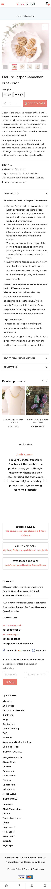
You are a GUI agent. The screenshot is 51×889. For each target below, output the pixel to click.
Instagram (41, 650)
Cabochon (29, 16)
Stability (40, 177)
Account (7, 737)
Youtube (26, 650)
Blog (5, 719)
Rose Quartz (9, 836)
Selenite (7, 841)
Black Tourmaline (12, 809)
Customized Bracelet (14, 710)
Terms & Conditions (34, 869)
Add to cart (36, 103)
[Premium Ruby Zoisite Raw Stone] (37, 400)
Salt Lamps (8, 789)
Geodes (7, 780)
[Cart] (44, 885)
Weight (7, 89)
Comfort (22, 173)
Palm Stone (9, 775)
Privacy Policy (14, 869)
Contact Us (9, 724)
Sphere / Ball (9, 784)
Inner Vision (28, 177)
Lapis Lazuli (9, 827)
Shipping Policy (11, 747)
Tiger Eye (8, 845)
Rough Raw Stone (12, 757)
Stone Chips (9, 762)
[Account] (32, 885)
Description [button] (11, 193)
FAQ (5, 733)
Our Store (8, 715)
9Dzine (41, 862)
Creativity (33, 173)
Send (11, 682)
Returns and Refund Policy (17, 742)
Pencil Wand (9, 794)
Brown (13, 173)
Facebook (11, 650)
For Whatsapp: (10, 634)
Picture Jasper (18, 182)
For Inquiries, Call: (12, 625)
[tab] (26, 193)
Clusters (7, 766)
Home (19, 16)
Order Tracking (11, 728)
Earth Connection (11, 177)
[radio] (7, 94)
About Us (7, 701)
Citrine (6, 813)
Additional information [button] (19, 358)
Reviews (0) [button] (11, 367)
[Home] (6, 885)
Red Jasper (8, 832)
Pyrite (6, 822)
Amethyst (8, 804)
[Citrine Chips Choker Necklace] (13, 400)
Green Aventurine (12, 818)
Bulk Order (8, 706)
